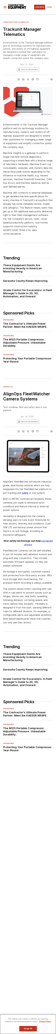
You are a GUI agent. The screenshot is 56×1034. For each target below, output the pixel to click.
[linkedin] (23, 79)
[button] (5, 7)
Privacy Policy (45, 1021)
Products (8, 387)
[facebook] (18, 79)
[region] (28, 1024)
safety (25, 493)
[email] (37, 79)
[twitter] (28, 79)
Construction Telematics (16, 22)
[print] (51, 79)
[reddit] (32, 79)
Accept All (28, 1029)
